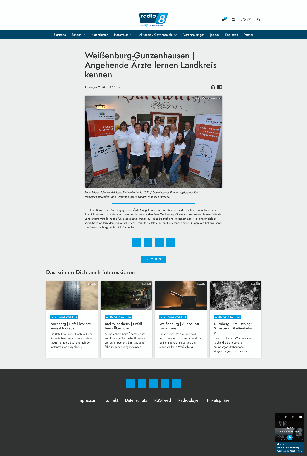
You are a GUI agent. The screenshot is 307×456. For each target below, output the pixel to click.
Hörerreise (121, 34)
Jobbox (215, 34)
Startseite (60, 34)
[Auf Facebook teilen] (136, 242)
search (259, 20)
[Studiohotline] (71, 19)
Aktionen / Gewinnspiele (156, 34)
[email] (78, 19)
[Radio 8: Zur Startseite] (154, 20)
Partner (248, 34)
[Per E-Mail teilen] (170, 242)
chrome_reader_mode (219, 87)
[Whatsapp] (64, 19)
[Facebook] (49, 19)
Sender (76, 34)
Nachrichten (100, 34)
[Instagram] (56, 19)
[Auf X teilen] (148, 242)
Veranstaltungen (193, 34)
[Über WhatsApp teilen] (159, 242)
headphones (213, 87)
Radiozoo (231, 34)
